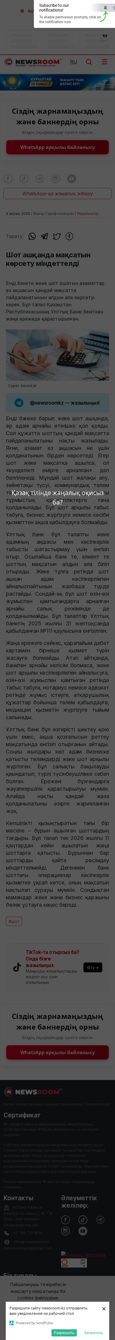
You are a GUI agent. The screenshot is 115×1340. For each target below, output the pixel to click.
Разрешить (64, 1332)
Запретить (94, 1332)
